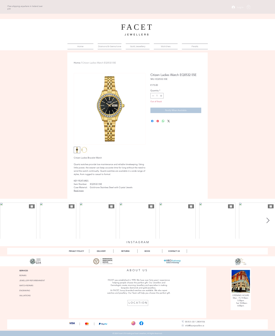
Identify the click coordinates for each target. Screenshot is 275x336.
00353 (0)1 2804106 (195, 321)
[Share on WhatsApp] (163, 121)
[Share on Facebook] (152, 121)
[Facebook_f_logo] (141, 323)
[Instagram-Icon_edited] (133, 323)
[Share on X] (168, 121)
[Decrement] (153, 95)
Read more (79, 190)
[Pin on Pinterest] (157, 121)
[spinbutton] (157, 95)
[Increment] (161, 95)
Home (77, 62)
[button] (248, 7)
